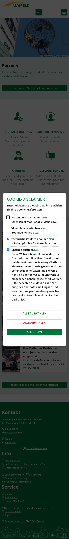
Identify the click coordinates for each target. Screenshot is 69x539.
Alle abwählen (34, 322)
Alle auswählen (35, 313)
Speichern (34, 332)
